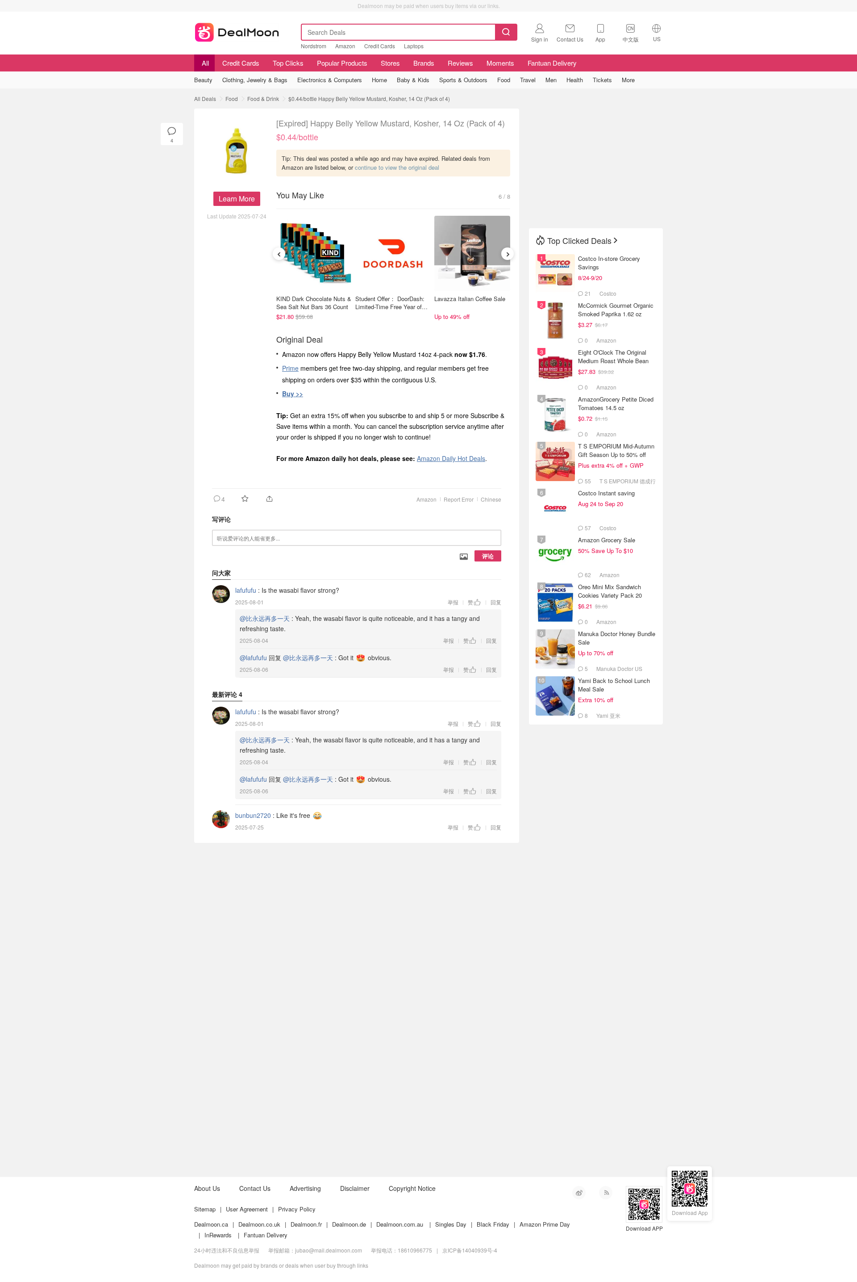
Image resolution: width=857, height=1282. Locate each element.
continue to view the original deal (397, 167)
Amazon (345, 46)
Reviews (460, 62)
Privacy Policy (297, 1209)
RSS (605, 1192)
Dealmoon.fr (306, 1224)
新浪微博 (579, 1192)
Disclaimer (355, 1188)
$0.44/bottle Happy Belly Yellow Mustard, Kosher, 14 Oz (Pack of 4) (369, 98)
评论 (488, 556)
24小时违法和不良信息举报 (226, 1250)
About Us (207, 1188)
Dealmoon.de (349, 1224)
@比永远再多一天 (265, 618)
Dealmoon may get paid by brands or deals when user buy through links (281, 1265)
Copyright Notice (412, 1188)
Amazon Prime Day (545, 1224)
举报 (453, 602)
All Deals (205, 98)
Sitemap (205, 1209)
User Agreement (247, 1209)
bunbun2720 (253, 815)
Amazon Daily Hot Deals (451, 458)
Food (231, 98)
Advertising (305, 1188)
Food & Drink (263, 98)
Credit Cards (379, 46)
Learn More (237, 198)
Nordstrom (313, 46)
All (204, 62)
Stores (390, 62)
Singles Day (450, 1224)
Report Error (459, 499)
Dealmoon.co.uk (259, 1224)
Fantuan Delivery (552, 62)
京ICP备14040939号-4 (469, 1250)
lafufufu (245, 590)
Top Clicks (288, 62)
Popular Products (342, 62)
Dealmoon (237, 30)
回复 (496, 602)
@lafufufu (253, 657)
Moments (500, 62)
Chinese (491, 499)
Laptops (414, 46)
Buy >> (292, 393)
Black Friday (493, 1224)
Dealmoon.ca (211, 1224)
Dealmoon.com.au (399, 1224)
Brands (423, 62)
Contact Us (254, 1188)
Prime (290, 368)
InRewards (218, 1235)
